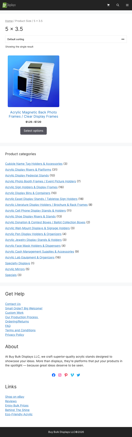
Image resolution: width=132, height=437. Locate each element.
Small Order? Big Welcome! (23, 308)
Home (9, 21)
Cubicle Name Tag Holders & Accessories (34, 163)
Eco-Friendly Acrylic (18, 414)
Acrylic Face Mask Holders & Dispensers (33, 245)
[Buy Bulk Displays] (9, 5)
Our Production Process (22, 317)
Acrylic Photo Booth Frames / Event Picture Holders (40, 181)
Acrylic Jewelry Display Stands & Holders (33, 240)
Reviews (11, 401)
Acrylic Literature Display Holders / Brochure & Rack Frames (46, 204)
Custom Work (14, 312)
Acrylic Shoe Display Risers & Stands (30, 216)
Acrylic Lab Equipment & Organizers (29, 257)
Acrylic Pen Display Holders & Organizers (33, 234)
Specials (11, 275)
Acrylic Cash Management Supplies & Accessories (39, 251)
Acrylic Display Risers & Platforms (28, 169)
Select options (33, 130)
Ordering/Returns (17, 321)
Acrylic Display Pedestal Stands (27, 175)
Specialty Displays (17, 263)
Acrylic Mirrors (15, 269)
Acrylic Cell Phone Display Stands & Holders (35, 210)
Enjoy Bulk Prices (17, 405)
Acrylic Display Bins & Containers (27, 193)
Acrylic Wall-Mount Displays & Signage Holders (37, 228)
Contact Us (13, 304)
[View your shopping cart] (108, 5)
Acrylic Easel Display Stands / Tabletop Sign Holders (41, 199)
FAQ (8, 326)
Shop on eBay (14, 396)
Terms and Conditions (20, 330)
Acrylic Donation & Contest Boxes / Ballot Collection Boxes (45, 222)
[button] (118, 5)
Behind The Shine (17, 410)
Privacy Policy (14, 334)
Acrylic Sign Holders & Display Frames (31, 187)
